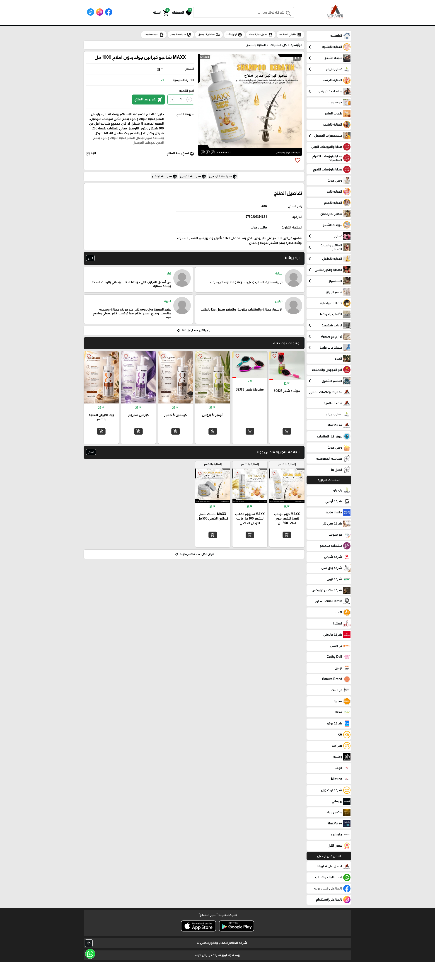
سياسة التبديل (193, 176)
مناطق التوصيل (209, 34)
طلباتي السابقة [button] (290, 34)
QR (91, 153)
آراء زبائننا (234, 34)
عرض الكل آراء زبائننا (194, 330)
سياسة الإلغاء (164, 176)
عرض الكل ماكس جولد (194, 554)
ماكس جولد (259, 227)
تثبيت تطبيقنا (154, 34)
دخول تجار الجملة (261, 34)
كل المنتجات (278, 45)
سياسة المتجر (180, 34)
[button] (182, 12)
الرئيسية (296, 45)
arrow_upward (89, 943)
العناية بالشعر (256, 45)
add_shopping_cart (287, 431)
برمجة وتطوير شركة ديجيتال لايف (217, 955)
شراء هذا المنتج (148, 99)
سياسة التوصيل (223, 176)
